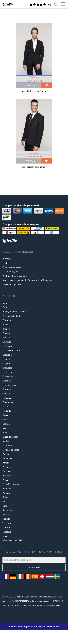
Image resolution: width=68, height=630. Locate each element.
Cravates (6, 393)
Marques (6, 303)
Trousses (6, 523)
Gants (5, 415)
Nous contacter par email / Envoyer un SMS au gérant (27, 280)
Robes (5, 497)
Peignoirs (6, 467)
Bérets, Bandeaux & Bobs (14, 311)
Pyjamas (6, 493)
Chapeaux (7, 363)
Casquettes (7, 355)
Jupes (4, 432)
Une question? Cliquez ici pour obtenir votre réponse (34, 626)
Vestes (5, 536)
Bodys (5, 324)
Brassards (6, 333)
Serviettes (7, 510)
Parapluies (7, 458)
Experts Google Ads (11, 284)
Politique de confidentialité (15, 276)
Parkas (5, 463)
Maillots (6, 441)
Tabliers (6, 519)
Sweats (5, 514)
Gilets (5, 419)
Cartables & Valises (11, 350)
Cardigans (7, 346)
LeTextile (7, 4)
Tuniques (6, 532)
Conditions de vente (11, 267)
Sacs (4, 506)
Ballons (5, 307)
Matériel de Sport (10, 450)
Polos (5, 480)
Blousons (6, 320)
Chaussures (7, 376)
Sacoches (6, 501)
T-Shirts (6, 527)
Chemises (6, 380)
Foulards (6, 411)
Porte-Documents (10, 484)
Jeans (4, 428)
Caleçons (6, 342)
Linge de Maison (10, 437)
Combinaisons (9, 385)
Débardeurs (7, 398)
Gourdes (6, 424)
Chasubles (7, 368)
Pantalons (6, 454)
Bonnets (6, 329)
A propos (6, 258)
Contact (6, 263)
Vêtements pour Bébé (12, 540)
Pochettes (6, 475)
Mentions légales (10, 271)
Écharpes (6, 406)
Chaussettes (7, 372)
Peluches (6, 471)
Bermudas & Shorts (11, 316)
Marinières (7, 445)
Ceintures (6, 359)
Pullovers (6, 488)
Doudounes (7, 402)
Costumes (6, 389)
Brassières (7, 337)
